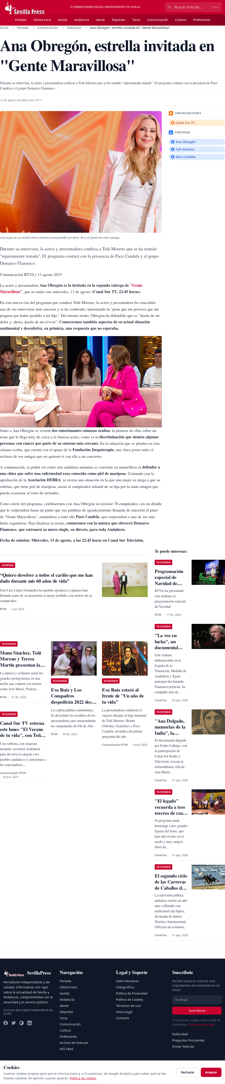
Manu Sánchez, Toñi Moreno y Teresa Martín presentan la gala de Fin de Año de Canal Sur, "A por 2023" (22, 668)
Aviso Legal (124, 1012)
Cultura (180, 20)
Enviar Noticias (183, 1046)
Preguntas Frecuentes (188, 1040)
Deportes (118, 20)
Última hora (42, 20)
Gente (100, 20)
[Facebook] (6, 1023)
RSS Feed (66, 1049)
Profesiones (201, 20)
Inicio (4, 28)
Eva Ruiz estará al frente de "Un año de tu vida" (123, 695)
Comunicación (157, 20)
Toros (136, 20)
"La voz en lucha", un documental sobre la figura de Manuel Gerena (169, 650)
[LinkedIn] (29, 1023)
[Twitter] (13, 1023)
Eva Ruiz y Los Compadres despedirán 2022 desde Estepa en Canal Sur (73, 699)
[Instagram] (21, 1023)
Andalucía (81, 20)
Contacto (122, 1018)
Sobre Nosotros (127, 981)
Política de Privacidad (131, 993)
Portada (20, 20)
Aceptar (211, 1072)
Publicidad (180, 1034)
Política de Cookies (129, 999)
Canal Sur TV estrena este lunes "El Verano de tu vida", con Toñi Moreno (22, 732)
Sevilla (62, 20)
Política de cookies (83, 1078)
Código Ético (125, 987)
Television (74, 28)
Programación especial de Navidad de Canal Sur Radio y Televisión (169, 586)
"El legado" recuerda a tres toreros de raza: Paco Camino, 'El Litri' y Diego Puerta (171, 816)
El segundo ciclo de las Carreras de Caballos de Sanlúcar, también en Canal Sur (171, 891)
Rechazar (187, 1072)
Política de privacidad (201, 1024)
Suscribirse (197, 1010)
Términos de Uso (128, 1006)
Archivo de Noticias (74, 1043)
